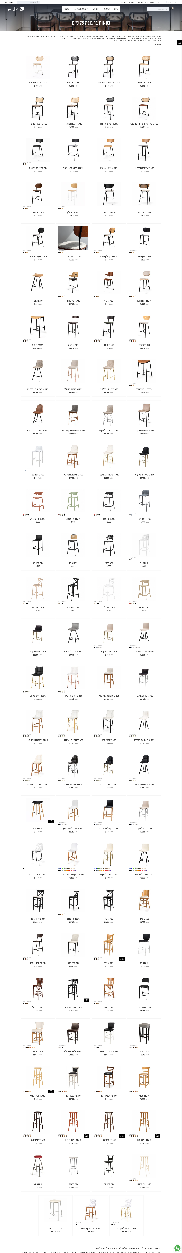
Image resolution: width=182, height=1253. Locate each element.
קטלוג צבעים (149, 2)
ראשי (175, 2)
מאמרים (131, 2)
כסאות (116, 9)
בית (160, 28)
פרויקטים (140, 2)
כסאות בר (107, 9)
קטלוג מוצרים (161, 2)
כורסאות (66, 9)
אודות (169, 2)
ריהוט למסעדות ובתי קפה (81, 9)
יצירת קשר (123, 2)
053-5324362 (9, 2)
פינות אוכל (96, 9)
